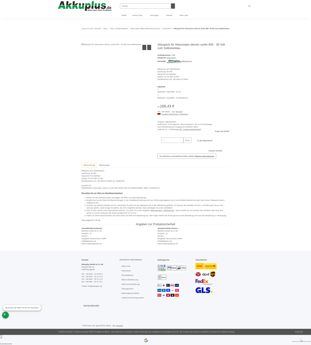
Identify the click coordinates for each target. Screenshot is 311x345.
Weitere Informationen (204, 156)
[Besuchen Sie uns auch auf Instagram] (83, 315)
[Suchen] (173, 6)
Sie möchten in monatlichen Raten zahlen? (186, 156)
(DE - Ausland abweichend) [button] (190, 129)
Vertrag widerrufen (91, 305)
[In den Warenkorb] (83, 41)
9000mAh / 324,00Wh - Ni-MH (172, 98)
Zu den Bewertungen (6, 343)
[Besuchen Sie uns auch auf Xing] (83, 318)
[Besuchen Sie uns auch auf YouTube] (83, 312)
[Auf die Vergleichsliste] (144, 47)
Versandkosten (127, 275)
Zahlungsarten (127, 289)
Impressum (126, 270)
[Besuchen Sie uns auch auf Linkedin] (83, 321)
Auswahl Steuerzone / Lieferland (174, 114)
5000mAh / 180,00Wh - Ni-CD (169, 92)
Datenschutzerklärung (130, 284)
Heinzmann (171, 58)
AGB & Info (125, 266)
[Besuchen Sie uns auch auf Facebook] (83, 309)
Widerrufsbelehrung (129, 280)
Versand (179, 111)
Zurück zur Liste (87, 28)
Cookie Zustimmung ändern (132, 298)
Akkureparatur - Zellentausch (162, 210)
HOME (123, 15)
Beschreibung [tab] (89, 165)
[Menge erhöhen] (185, 145)
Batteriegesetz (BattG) (130, 293)
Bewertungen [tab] (104, 165)
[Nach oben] (1, 336)
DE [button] (249, 6)
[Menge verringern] (159, 140)
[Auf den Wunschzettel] (149, 47)
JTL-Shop (306, 332)
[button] (5, 315)
